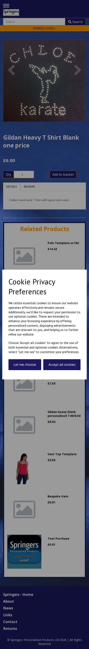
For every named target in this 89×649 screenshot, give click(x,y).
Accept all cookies (62, 364)
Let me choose (24, 364)
